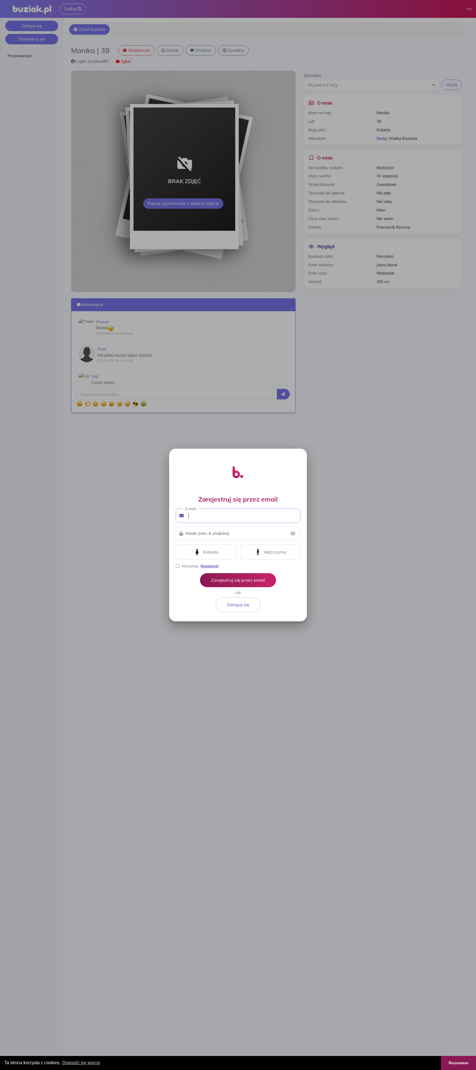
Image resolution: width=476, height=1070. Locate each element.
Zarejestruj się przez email (238, 580)
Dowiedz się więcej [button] (81, 1062)
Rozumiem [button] (458, 1063)
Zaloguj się (238, 604)
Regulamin (210, 566)
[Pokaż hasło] (293, 533)
